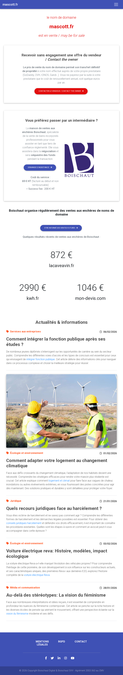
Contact (81, 641)
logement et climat (59, 480)
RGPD (61, 641)
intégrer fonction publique (40, 359)
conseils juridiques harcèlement (23, 523)
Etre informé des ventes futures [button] (59, 228)
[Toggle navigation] (116, 4)
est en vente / (62, 35)
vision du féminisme (17, 613)
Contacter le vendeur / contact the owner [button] (60, 91)
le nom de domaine (61, 17)
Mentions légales (42, 643)
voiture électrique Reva (37, 574)
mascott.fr (61, 26)
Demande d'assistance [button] (38, 167)
